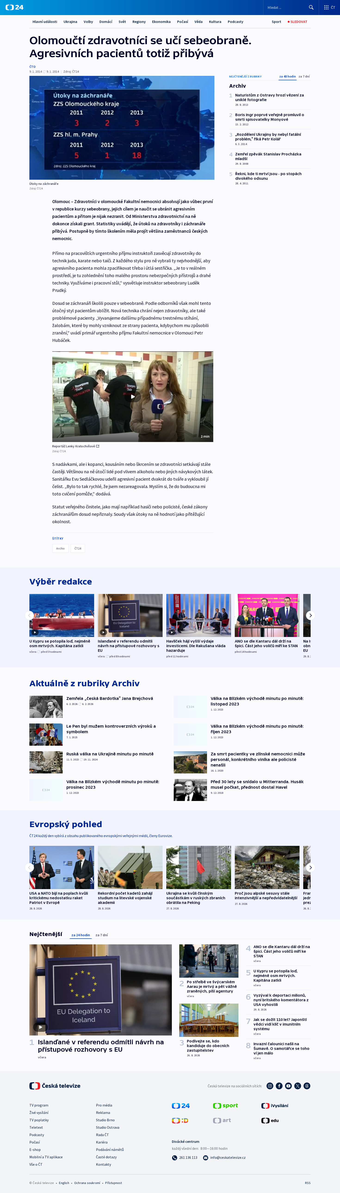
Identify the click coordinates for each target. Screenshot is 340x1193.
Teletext (36, 1127)
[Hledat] (311, 7)
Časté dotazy (106, 1157)
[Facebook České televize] (279, 1086)
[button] (132, 396)
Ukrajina (70, 21)
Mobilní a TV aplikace (46, 1157)
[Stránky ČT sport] (225, 1105)
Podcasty (235, 21)
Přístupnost (113, 1183)
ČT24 (77, 548)
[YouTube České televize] (288, 1086)
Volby (88, 21)
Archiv (60, 548)
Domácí (105, 21)
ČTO (32, 67)
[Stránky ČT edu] (269, 1120)
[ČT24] (14, 7)
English (64, 1183)
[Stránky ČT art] (222, 1120)
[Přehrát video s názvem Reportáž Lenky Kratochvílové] (132, 396)
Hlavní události (45, 21)
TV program (38, 1105)
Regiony (139, 21)
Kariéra (102, 1142)
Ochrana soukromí (87, 1183)
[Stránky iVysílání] (274, 1105)
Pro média (104, 1105)
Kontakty (103, 1164)
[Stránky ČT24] (181, 1105)
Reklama (103, 1112)
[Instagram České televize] (270, 1086)
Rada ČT (102, 1134)
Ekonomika (161, 21)
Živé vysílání (38, 1112)
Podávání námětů (110, 1149)
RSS (308, 1183)
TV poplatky (39, 1120)
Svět (122, 21)
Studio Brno (105, 1120)
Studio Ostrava (107, 1127)
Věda (199, 21)
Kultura (215, 21)
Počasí (182, 21)
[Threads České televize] (307, 1086)
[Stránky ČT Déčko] (180, 1120)
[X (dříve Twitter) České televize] (297, 1086)
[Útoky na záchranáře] (121, 128)
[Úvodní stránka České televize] (55, 1086)
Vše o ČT (36, 1164)
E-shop (35, 1149)
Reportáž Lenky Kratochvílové (73, 446)
